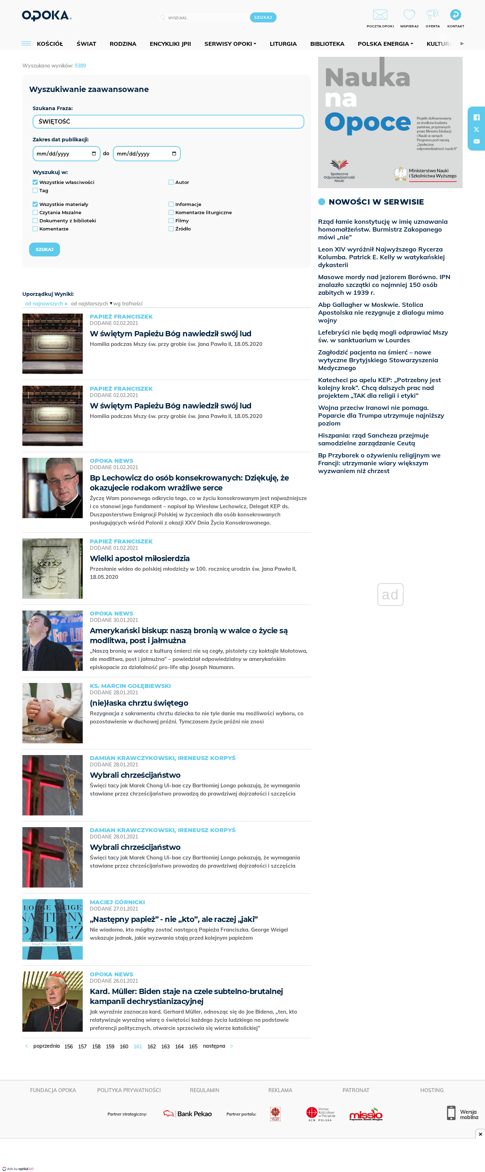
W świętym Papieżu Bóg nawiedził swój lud (171, 333)
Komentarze (54, 229)
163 (165, 1046)
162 (151, 1046)
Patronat (356, 1090)
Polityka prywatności (129, 1090)
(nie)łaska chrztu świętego (139, 703)
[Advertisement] (242, 1156)
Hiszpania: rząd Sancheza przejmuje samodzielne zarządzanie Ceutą (373, 439)
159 (110, 1046)
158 (96, 1046)
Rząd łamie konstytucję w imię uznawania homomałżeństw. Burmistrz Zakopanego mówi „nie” (383, 229)
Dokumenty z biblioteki (67, 220)
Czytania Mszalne (60, 212)
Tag (43, 190)
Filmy (182, 220)
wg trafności (127, 303)
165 (193, 1046)
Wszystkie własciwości (66, 182)
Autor (182, 182)
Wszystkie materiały (63, 204)
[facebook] (476, 117)
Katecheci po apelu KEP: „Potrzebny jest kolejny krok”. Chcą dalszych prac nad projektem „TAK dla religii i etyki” (379, 388)
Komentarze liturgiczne (203, 212)
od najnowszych (44, 303)
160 (124, 1046)
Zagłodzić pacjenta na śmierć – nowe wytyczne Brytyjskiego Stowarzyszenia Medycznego (378, 360)
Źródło (183, 229)
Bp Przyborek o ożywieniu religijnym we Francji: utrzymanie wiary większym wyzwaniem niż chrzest (379, 463)
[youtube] (476, 141)
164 (179, 1046)
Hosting (431, 1090)
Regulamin (204, 1090)
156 (68, 1046)
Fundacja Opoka (53, 1090)
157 (82, 1046)
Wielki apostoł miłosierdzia (140, 558)
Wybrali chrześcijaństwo (135, 775)
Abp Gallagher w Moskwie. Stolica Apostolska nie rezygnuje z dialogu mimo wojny (381, 312)
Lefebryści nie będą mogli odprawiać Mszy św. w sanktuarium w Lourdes (383, 336)
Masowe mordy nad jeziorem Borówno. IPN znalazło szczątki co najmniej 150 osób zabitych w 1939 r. (384, 285)
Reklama (280, 1090)
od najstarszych (89, 303)
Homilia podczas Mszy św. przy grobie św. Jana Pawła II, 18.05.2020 (177, 344)
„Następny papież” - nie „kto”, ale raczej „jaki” (174, 919)
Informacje (188, 204)
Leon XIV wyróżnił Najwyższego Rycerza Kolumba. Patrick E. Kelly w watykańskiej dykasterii (381, 257)
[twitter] (476, 129)
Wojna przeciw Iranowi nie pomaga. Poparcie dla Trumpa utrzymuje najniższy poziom (381, 415)
